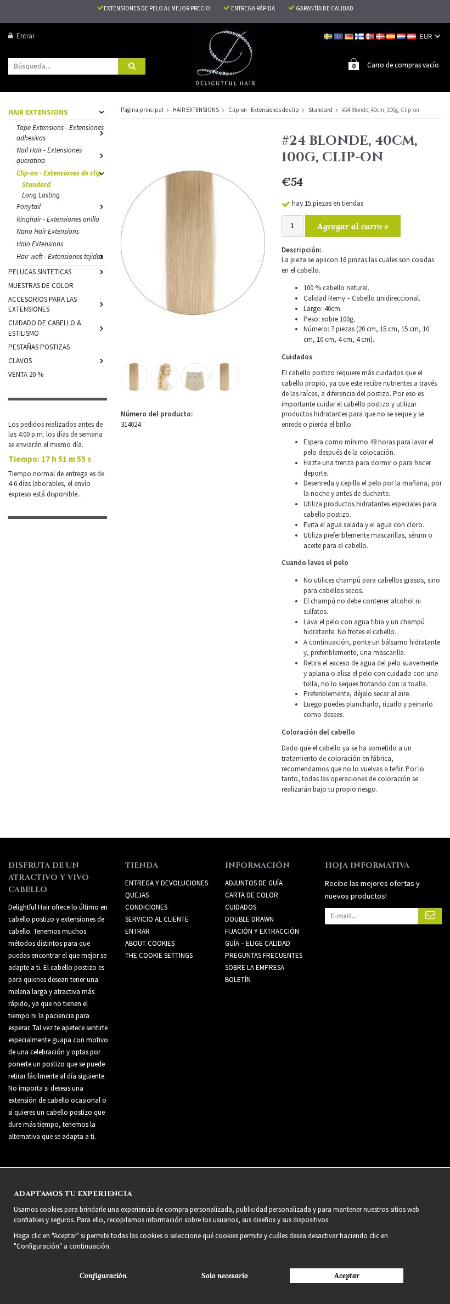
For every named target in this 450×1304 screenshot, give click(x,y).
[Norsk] (370, 36)
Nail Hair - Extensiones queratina (49, 155)
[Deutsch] (350, 36)
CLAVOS (20, 360)
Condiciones (146, 907)
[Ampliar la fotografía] (193, 242)
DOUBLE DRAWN (249, 919)
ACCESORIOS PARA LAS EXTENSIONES (42, 304)
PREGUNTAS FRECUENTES (263, 955)
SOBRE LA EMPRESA (254, 967)
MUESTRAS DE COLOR (41, 285)
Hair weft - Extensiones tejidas (59, 256)
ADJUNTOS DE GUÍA (254, 883)
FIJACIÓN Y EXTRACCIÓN (262, 931)
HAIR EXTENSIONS (38, 112)
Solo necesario (224, 1275)
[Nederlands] (402, 36)
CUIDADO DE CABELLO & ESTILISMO (45, 328)
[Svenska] (329, 36)
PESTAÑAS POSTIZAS (39, 347)
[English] (339, 36)
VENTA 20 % (25, 374)
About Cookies (150, 943)
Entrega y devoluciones (166, 883)
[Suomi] (360, 36)
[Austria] (412, 36)
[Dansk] (381, 36)
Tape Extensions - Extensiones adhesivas (60, 133)
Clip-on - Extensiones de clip (58, 173)
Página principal (142, 110)
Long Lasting (41, 195)
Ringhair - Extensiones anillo (57, 219)
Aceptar (346, 1275)
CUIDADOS (240, 907)
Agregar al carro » (353, 226)
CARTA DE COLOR (251, 895)
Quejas (137, 895)
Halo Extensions (39, 244)
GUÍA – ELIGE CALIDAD (257, 943)
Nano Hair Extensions (47, 231)
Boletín (238, 979)
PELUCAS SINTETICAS (39, 271)
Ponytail (28, 206)
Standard (36, 184)
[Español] (391, 36)
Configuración (103, 1275)
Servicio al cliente (157, 919)
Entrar (25, 36)
